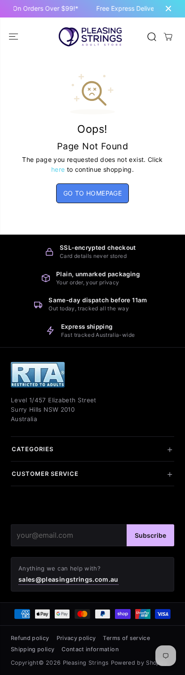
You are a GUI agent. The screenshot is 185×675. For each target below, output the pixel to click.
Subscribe (150, 535)
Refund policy (30, 638)
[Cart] (168, 37)
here (58, 169)
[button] (14, 36)
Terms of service (126, 638)
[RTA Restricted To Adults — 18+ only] (38, 375)
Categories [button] (32, 449)
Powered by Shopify (139, 662)
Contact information (90, 649)
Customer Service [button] (45, 473)
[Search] (152, 37)
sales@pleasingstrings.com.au (68, 579)
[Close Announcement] (168, 8)
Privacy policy (76, 638)
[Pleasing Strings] (90, 37)
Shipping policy (32, 649)
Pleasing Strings (86, 662)
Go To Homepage (92, 193)
